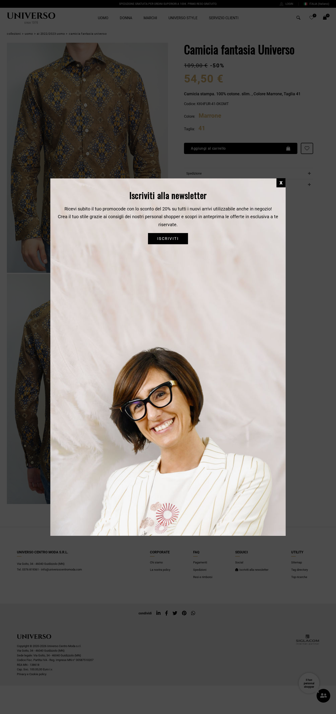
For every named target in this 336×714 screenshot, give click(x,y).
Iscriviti (168, 238)
